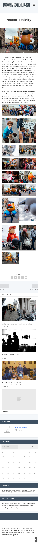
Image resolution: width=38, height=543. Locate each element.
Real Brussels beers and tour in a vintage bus (17, 324)
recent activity (19, 20)
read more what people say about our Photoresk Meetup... (19, 491)
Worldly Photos (23, 505)
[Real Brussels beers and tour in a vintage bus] (19, 309)
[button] (36, 539)
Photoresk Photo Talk (20, 427)
